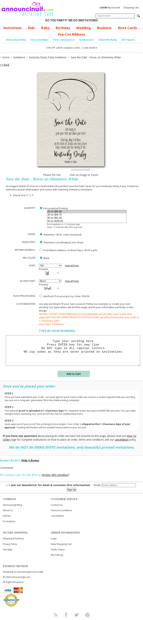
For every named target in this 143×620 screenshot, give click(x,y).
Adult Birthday (107, 39)
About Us (8, 510)
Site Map (7, 549)
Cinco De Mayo (40, 39)
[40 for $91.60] (86, 218)
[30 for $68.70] (86, 214)
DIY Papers (128, 39)
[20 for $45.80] (86, 211)
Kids (31, 28)
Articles (7, 515)
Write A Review (30, 460)
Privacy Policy (10, 544)
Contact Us (56, 505)
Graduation (86, 39)
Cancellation (57, 515)
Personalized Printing (55, 208)
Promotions (9, 521)
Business (104, 28)
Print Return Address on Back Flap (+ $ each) (70, 250)
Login (54, 538)
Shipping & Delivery (13, 538)
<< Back (4, 65)
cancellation (121, 439)
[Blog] (55, 614)
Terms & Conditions (61, 510)
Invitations (12, 28)
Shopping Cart (131, 7)
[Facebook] (66, 614)
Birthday (62, 28)
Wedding (83, 28)
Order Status (58, 549)
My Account (110, 7)
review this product (55, 475)
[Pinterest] (87, 614)
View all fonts (72, 265)
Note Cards (127, 28)
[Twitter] (76, 614)
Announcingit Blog (12, 505)
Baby (45, 28)
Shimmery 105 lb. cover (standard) (62, 234)
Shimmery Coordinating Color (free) (63, 242)
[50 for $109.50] (86, 221)
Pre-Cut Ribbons (71, 34)
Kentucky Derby (16, 39)
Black (46, 258)
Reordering (57, 554)
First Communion (64, 39)
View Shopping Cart (61, 544)
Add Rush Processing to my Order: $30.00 (66, 296)
